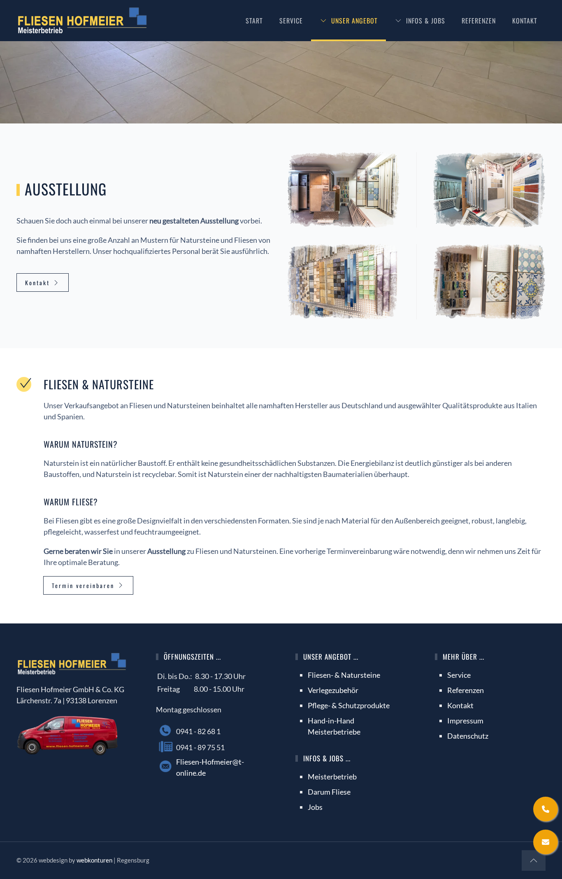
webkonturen (94, 860)
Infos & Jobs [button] (425, 21)
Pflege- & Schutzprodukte (349, 705)
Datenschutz (467, 735)
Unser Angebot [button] (354, 21)
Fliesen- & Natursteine (344, 674)
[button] (343, 190)
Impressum (465, 720)
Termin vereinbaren (83, 585)
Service (291, 21)
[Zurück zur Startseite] (82, 20)
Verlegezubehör (333, 690)
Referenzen (479, 21)
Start (254, 21)
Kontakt (524, 21)
